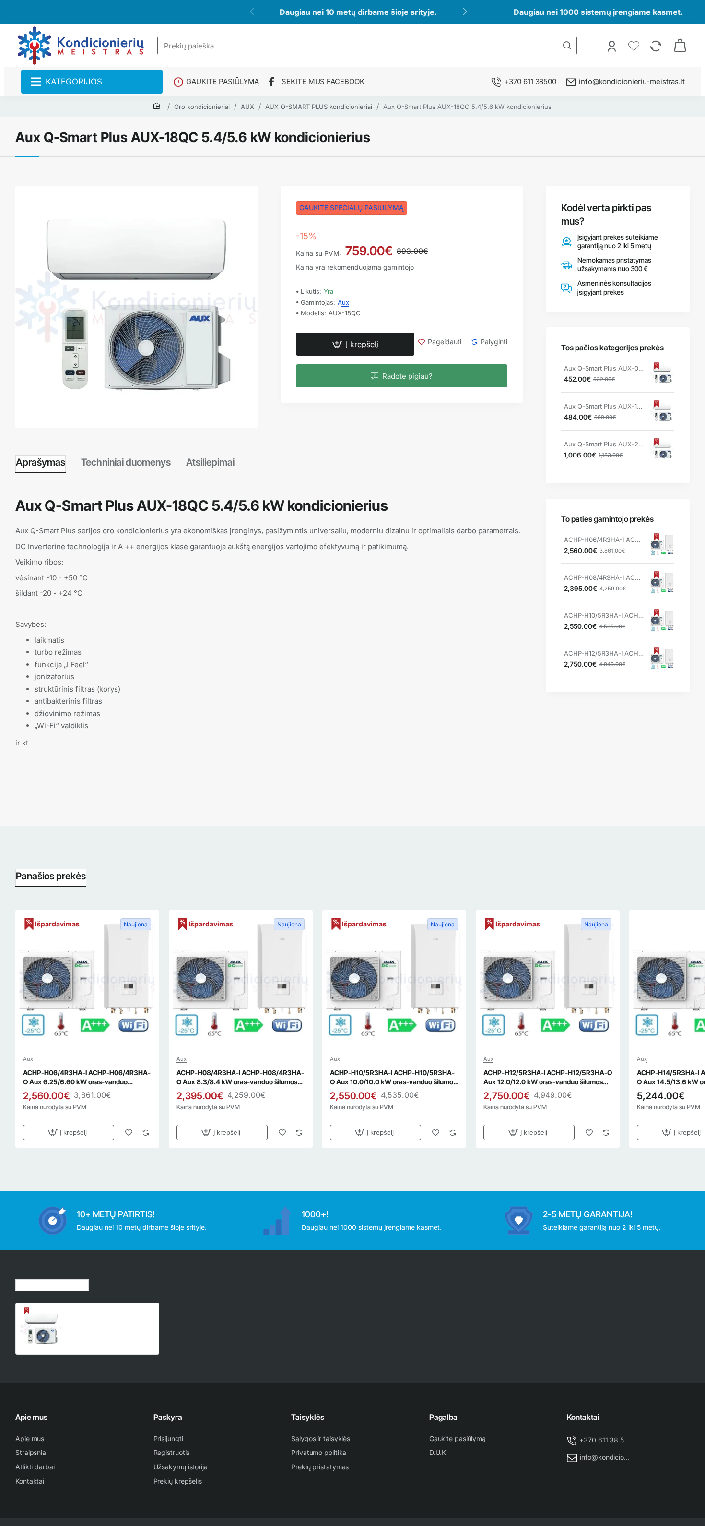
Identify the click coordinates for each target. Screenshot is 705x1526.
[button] (355, 344)
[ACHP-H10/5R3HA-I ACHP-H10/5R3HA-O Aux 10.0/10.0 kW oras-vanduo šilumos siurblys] (662, 622)
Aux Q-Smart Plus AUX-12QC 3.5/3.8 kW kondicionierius (604, 406)
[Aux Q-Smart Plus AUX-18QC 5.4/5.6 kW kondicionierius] (41, 1328)
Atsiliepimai (210, 462)
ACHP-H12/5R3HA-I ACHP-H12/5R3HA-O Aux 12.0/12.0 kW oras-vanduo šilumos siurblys (604, 654)
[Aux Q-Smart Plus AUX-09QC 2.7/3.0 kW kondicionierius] (662, 374)
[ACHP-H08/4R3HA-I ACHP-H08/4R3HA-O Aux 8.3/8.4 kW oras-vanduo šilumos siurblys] (662, 584)
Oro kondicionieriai (202, 106)
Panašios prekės (51, 876)
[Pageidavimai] (634, 45)
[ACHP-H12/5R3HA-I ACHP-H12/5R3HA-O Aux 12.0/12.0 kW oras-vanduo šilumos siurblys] (662, 660)
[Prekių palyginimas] (657, 45)
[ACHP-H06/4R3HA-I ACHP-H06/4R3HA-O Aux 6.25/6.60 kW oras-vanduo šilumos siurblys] (662, 546)
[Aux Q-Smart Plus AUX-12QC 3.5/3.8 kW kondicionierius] (662, 412)
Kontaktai (583, 1417)
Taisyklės (307, 1417)
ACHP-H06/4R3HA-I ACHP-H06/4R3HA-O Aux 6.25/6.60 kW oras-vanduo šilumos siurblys (604, 540)
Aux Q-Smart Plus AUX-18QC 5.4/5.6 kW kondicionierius (467, 106)
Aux (343, 302)
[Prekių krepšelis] (680, 45)
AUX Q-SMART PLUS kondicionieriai (318, 106)
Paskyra (167, 1417)
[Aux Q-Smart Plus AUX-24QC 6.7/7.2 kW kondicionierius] (662, 450)
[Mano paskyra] (612, 45)
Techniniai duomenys (126, 462)
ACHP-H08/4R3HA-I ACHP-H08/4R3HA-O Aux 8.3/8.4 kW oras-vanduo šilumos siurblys (604, 578)
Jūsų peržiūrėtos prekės (52, 1284)
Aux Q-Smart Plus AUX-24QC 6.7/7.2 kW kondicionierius (604, 444)
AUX (247, 106)
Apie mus (31, 1417)
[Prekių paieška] (566, 45)
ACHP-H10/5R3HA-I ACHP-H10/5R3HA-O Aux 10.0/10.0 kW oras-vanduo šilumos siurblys (604, 616)
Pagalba (443, 1417)
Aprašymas (40, 462)
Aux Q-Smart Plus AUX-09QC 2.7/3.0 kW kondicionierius (604, 368)
